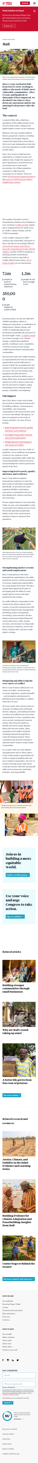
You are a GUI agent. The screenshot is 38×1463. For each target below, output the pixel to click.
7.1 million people (21, 225)
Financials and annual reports (12, 1310)
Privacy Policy (6, 1439)
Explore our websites (8, 1449)
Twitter (18, 1360)
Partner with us (7, 1347)
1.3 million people (28, 336)
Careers (5, 1307)
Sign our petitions (14, 916)
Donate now (8, 26)
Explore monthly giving (17, 875)
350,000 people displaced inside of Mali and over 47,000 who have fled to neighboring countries (18, 179)
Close (34, 11)
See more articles (10, 1095)
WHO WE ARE (8, 1296)
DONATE (25, 3)
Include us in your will (9, 1350)
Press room (6, 1317)
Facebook (3, 1360)
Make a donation (8, 1337)
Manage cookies (7, 1444)
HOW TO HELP (8, 1329)
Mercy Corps (7, 3)
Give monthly (7, 1334)
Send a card (6, 1344)
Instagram (8, 1360)
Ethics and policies (8, 1313)
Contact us (6, 1320)
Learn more (17, 1419)
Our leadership (7, 1301)
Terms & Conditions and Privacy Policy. (17, 1394)
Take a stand (6, 1340)
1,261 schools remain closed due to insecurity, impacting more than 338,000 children (18, 249)
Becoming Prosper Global (11, 1304)
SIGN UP (7, 1403)
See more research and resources (17, 1279)
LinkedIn (13, 1360)
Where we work (6, 39)
